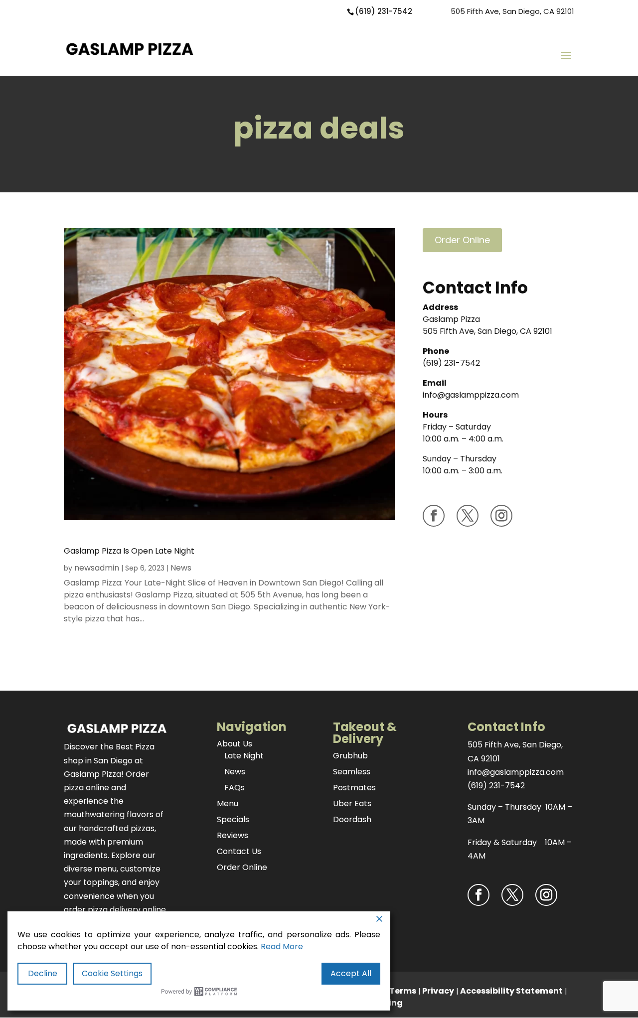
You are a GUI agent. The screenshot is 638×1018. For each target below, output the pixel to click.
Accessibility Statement (511, 991)
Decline (42, 973)
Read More (282, 946)
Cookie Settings (112, 973)
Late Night (244, 755)
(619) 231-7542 (383, 11)
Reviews (232, 835)
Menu (227, 803)
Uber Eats (352, 803)
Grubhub (350, 755)
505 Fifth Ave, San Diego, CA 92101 (512, 11)
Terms (402, 991)
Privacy (438, 991)
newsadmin (96, 568)
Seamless (351, 771)
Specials (233, 819)
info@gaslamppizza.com (471, 395)
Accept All (350, 973)
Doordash (352, 819)
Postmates (354, 787)
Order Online (462, 240)
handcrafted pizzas (117, 828)
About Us (234, 743)
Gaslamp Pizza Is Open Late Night (129, 551)
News (180, 568)
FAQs (234, 787)
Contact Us (239, 851)
